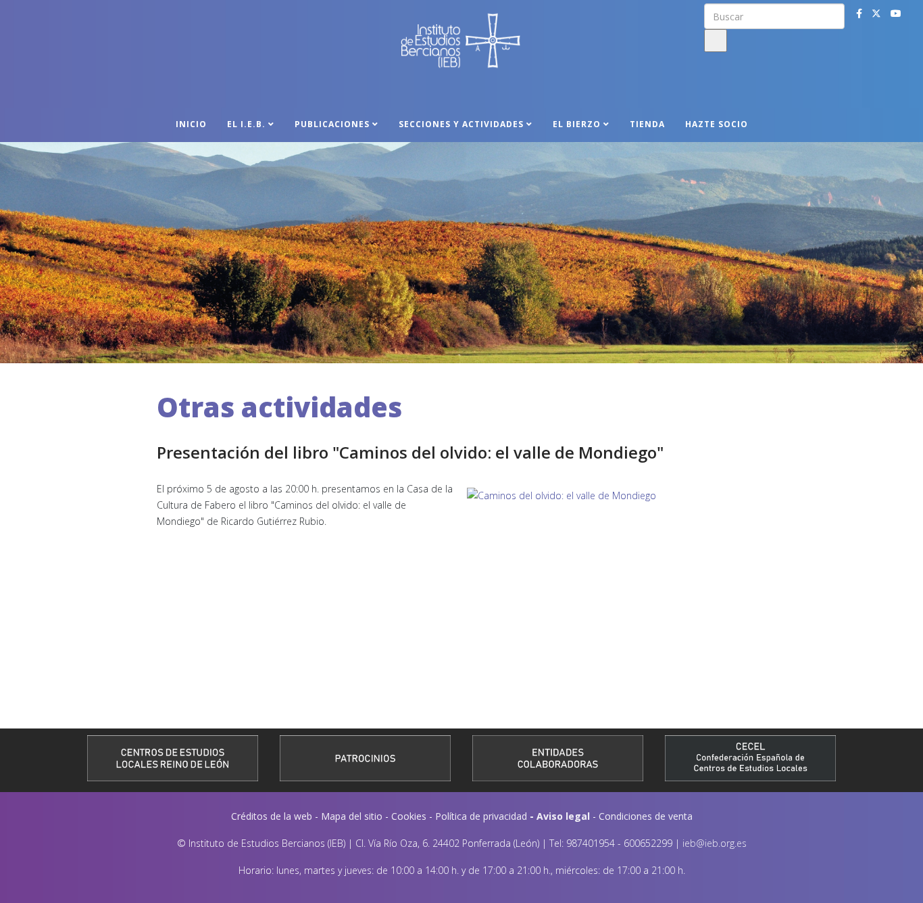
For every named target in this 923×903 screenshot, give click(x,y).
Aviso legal (563, 816)
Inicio (191, 124)
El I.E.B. (246, 124)
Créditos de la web (271, 816)
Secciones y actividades (461, 124)
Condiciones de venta (646, 816)
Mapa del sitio (351, 816)
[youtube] (896, 13)
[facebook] (859, 13)
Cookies (408, 816)
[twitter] (876, 13)
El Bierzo (577, 124)
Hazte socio (716, 124)
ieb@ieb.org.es (714, 843)
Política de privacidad (481, 816)
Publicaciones (332, 124)
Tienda (647, 124)
